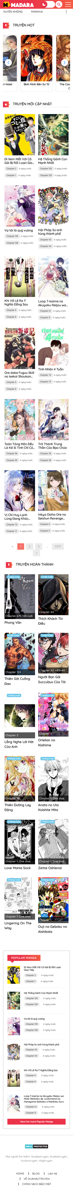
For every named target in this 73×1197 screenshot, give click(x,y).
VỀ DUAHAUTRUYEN (37, 1179)
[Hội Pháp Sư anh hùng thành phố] (53, 205)
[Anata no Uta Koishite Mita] (53, 778)
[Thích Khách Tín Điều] (53, 594)
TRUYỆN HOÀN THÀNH (34, 564)
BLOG (36, 1173)
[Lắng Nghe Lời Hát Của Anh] (19, 715)
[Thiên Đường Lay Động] (19, 778)
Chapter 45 (45, 239)
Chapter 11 (45, 317)
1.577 (58, 546)
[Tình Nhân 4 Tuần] (53, 346)
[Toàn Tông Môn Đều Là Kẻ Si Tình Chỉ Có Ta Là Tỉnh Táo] (19, 419)
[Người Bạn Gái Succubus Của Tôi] (53, 653)
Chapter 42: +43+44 (52, 670)
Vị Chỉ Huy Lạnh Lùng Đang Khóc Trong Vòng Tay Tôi (18, 518)
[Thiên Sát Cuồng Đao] (19, 653)
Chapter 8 (11, 317)
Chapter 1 (11, 175)
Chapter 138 (12, 243)
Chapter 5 (45, 530)
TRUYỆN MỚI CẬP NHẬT (32, 104)
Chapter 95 (11, 460)
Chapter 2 (11, 168)
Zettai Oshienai (50, 868)
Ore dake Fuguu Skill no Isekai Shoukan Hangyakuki (19, 376)
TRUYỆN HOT (23, 25)
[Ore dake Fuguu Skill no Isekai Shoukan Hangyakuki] (19, 348)
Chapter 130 (46, 168)
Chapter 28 (45, 460)
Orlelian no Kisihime (46, 742)
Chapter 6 (45, 524)
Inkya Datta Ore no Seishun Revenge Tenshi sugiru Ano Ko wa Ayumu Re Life (53, 520)
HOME (20, 1173)
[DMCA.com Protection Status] (36, 1146)
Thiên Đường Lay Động (17, 807)
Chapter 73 (45, 381)
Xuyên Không (13, 11)
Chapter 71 (11, 531)
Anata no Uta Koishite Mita (48, 807)
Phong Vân (12, 622)
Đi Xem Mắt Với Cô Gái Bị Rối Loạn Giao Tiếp (19, 162)
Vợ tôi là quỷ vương (18, 230)
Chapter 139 (12, 236)
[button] (64, 62)
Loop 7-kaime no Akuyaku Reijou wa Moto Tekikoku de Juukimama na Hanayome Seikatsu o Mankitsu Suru (44, 1099)
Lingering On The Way (18, 925)
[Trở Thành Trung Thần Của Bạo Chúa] (53, 419)
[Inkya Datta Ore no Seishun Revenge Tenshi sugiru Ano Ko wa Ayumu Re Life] (53, 490)
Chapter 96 (11, 453)
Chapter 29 (45, 453)
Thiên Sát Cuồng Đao (17, 681)
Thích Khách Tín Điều (50, 621)
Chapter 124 (13, 672)
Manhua (37, 11)
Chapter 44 (45, 246)
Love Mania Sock (17, 868)
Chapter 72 (11, 524)
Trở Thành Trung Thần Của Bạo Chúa (52, 446)
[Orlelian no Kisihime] (53, 714)
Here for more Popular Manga (36, 1121)
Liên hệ (52, 1173)
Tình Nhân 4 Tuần (50, 369)
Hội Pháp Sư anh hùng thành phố (50, 232)
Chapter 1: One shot (51, 798)
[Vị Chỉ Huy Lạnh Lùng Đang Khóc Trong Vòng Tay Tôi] (19, 490)
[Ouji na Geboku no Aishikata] (53, 900)
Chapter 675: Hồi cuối (19, 616)
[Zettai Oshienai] (53, 841)
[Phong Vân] (19, 596)
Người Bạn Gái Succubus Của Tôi (52, 679)
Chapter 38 (12, 798)
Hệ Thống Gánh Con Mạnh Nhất (52, 161)
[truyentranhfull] (18, 4)
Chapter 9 (11, 310)
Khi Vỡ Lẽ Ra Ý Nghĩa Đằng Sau (16, 302)
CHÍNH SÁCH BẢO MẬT (36, 1184)
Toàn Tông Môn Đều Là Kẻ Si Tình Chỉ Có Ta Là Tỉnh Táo (18, 447)
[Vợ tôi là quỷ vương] (19, 205)
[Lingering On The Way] (19, 898)
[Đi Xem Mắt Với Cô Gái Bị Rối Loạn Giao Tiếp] (19, 134)
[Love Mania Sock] (19, 841)
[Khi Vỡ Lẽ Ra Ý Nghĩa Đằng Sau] (19, 276)
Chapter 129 (46, 175)
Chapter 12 (45, 311)
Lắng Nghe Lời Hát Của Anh (18, 744)
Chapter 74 (45, 375)
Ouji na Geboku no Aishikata (52, 929)
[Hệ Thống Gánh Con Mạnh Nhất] (53, 134)
